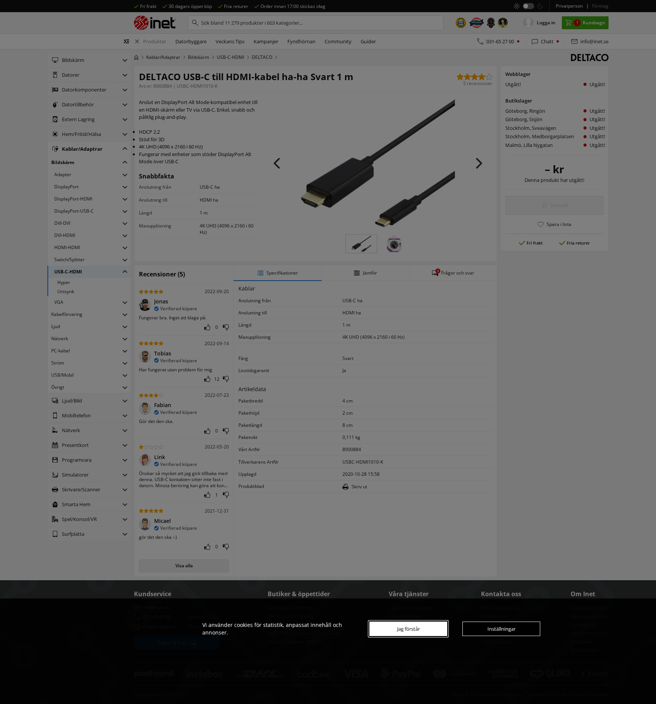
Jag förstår (408, 628)
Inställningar (501, 628)
